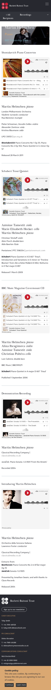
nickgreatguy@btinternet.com (15, 663)
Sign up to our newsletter (14, 609)
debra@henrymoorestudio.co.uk (16, 646)
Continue (9, 685)
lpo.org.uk (17, 136)
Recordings (25, 14)
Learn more (21, 685)
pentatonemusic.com (35, 250)
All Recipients (8, 16)
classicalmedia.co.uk (11, 455)
